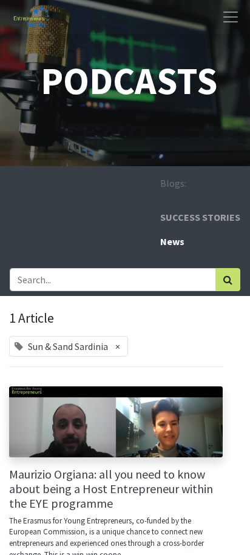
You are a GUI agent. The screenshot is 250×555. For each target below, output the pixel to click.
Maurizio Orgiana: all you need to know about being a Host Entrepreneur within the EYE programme (111, 489)
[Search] (227, 279)
